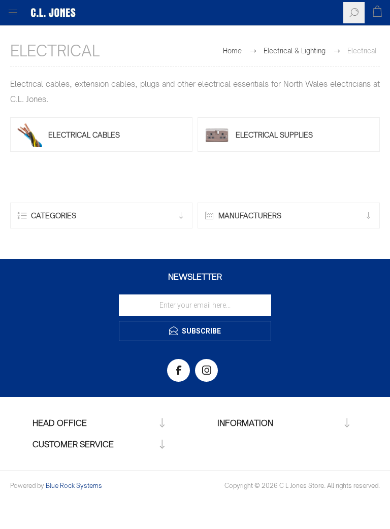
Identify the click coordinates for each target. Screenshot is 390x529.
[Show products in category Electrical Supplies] (217, 134)
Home (232, 51)
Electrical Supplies (274, 134)
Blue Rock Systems (74, 485)
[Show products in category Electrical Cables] (29, 134)
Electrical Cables (84, 134)
